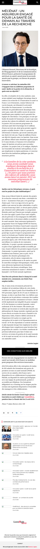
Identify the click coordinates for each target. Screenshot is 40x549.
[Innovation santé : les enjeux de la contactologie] (6, 464)
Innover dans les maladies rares (23, 453)
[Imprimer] (4, 413)
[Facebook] (21, 413)
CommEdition (29, 397)
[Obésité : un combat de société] (6, 500)
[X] (12, 413)
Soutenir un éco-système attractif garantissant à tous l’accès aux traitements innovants (24, 445)
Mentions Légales (32, 546)
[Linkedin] (16, 413)
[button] (3, 2)
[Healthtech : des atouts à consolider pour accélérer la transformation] (6, 509)
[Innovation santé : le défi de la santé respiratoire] (6, 491)
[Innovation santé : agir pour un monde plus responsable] (6, 428)
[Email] (8, 413)
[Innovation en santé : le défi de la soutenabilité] (6, 437)
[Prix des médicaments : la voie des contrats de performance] (6, 482)
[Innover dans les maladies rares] (6, 455)
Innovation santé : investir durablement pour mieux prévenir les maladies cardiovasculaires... (25, 472)
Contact (20, 543)
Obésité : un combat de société (23, 497)
